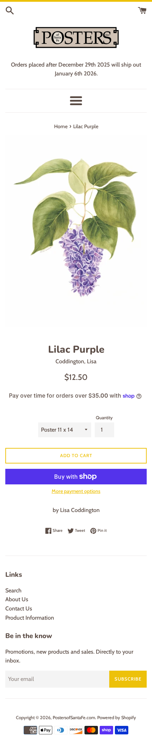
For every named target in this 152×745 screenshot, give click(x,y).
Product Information (29, 617)
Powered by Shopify (116, 717)
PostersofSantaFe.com (74, 717)
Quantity (104, 417)
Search (13, 590)
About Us (16, 599)
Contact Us (18, 608)
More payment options (76, 491)
